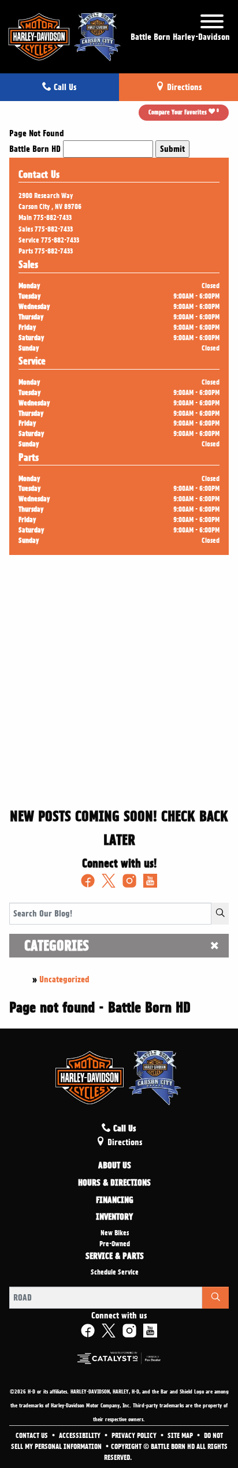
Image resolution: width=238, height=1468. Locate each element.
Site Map (181, 1435)
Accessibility (80, 1435)
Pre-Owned (114, 1244)
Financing (114, 1200)
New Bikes (115, 1233)
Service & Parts (114, 1256)
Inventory (114, 1217)
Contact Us (33, 1435)
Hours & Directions (114, 1183)
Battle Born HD (35, 149)
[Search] (220, 914)
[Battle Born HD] (65, 34)
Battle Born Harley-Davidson (180, 37)
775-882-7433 (53, 217)
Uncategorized (64, 979)
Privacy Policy (134, 1435)
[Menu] (212, 23)
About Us (114, 1166)
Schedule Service (115, 1272)
